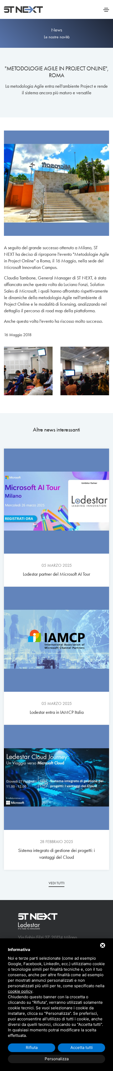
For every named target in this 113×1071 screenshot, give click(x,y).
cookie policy (20, 991)
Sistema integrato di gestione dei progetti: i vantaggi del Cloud (56, 854)
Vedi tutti (56, 883)
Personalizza (57, 1058)
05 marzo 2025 (57, 565)
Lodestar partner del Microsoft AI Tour (56, 574)
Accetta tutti (81, 1047)
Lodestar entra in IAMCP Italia (57, 712)
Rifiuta (32, 1047)
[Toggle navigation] (106, 10)
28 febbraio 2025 (56, 841)
